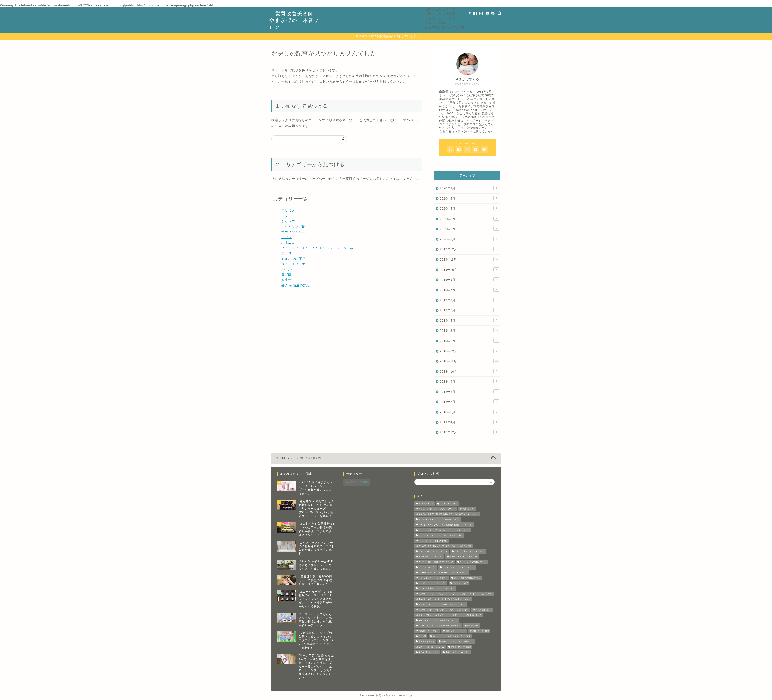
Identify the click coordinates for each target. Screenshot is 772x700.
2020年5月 (468, 198)
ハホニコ (288, 242)
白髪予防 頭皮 (473, 626)
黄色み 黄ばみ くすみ (428, 652)
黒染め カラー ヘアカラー (457, 652)
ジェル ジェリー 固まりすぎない (433, 541)
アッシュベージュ (426, 504)
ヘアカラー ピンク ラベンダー (432, 583)
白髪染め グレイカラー (428, 631)
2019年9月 (468, 279)
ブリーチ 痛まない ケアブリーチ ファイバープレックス (443, 573)
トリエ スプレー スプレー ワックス (433, 551)
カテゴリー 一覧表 (440, 14)
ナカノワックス (293, 232)
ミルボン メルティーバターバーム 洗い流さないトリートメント (444, 599)
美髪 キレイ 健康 (480, 631)
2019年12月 (468, 249)
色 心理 (422, 636)
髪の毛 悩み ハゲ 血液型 (461, 647)
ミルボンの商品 (293, 258)
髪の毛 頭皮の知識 (295, 285)
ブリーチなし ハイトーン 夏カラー (433, 578)
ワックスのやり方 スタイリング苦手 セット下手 (439, 626)
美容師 (286, 274)
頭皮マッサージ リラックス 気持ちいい (457, 642)
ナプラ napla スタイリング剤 (430, 557)
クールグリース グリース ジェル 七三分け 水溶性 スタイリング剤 (445, 525)
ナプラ (286, 237)
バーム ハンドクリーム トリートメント (458, 567)
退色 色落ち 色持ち (426, 642)
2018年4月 (468, 422)
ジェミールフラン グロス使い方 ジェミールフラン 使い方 (444, 530)
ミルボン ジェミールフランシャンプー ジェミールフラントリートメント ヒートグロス (456, 594)
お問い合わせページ (440, 9)
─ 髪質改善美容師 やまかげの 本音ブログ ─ (294, 20)
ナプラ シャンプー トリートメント (463, 557)
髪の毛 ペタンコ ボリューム (431, 647)
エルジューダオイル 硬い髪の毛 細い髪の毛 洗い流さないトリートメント (448, 514)
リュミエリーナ (293, 264)
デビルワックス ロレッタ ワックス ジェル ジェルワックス (445, 546)
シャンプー (290, 221)
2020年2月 (468, 229)
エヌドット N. (468, 509)
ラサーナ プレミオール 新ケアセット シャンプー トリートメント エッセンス (450, 615)
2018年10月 (468, 371)
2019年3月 (469, 330)
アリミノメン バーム (448, 504)
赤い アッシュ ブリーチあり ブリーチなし (452, 636)
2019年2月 (468, 341)
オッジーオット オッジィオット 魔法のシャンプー (439, 519)
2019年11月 (469, 259)
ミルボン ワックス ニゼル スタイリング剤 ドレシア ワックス (444, 610)
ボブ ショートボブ (460, 583)
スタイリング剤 (293, 226)
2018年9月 (468, 381)
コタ (284, 216)
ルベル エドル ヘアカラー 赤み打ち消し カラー (438, 620)
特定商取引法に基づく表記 (445, 27)
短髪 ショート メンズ (455, 631)
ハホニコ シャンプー (427, 567)
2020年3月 (468, 219)
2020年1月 (468, 239)
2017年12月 (468, 432)
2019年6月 (468, 300)
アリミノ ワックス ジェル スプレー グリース (437, 509)
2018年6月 (468, 412)
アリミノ (288, 210)
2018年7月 (468, 401)
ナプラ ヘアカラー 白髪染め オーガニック (436, 562)
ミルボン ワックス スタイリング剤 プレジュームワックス (442, 605)
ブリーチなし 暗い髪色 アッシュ (467, 578)
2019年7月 (468, 290)
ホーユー (288, 253)
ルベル (286, 269)
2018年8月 (468, 391)
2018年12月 (468, 351)
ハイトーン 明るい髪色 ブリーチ (473, 562)
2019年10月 (468, 269)
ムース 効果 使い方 (483, 610)
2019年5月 (469, 310)
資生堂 (286, 280)
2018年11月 (469, 361)
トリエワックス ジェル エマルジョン (470, 551)
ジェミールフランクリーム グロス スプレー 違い (440, 536)
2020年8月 (468, 188)
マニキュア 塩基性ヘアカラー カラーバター (436, 589)
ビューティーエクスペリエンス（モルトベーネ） (319, 248)
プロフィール (435, 23)
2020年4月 (468, 208)
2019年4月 (468, 320)
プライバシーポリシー (442, 18)
